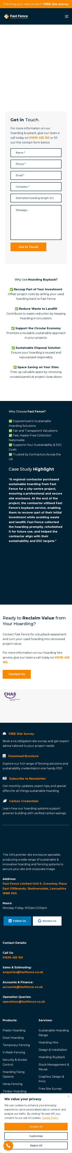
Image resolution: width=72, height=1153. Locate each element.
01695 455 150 (39, 137)
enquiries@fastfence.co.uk (23, 972)
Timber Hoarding (15, 1091)
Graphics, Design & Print (51, 1079)
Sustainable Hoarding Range (54, 1033)
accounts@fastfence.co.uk (23, 987)
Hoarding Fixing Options (14, 1074)
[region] (36, 1123)
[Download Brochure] (36, 765)
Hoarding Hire (48, 1042)
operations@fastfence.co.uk (24, 1001)
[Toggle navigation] (58, 16)
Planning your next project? (36, 4)
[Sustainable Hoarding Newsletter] (36, 787)
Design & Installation (53, 1049)
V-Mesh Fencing (14, 1052)
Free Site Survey (50, 1088)
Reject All (36, 1145)
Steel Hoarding (13, 1037)
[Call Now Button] (8, 1145)
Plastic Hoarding (14, 1030)
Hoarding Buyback (52, 1057)
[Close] (68, 1096)
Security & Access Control (15, 1062)
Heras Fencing (13, 1084)
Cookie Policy (50, 1117)
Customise (36, 1136)
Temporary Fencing (16, 1045)
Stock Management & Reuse (54, 1067)
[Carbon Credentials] (36, 810)
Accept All (36, 1126)
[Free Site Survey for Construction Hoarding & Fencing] (36, 742)
